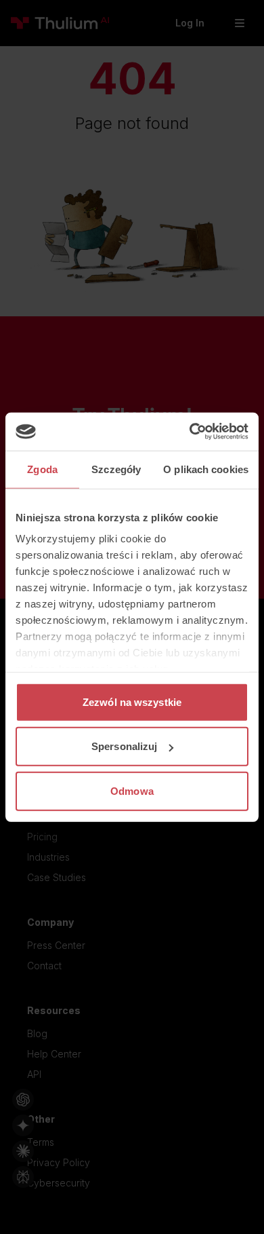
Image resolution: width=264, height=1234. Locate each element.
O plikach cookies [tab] (205, 468)
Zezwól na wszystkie (132, 701)
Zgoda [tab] (42, 468)
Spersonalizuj (124, 746)
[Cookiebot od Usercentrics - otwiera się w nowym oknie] (189, 432)
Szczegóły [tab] (116, 468)
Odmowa (132, 790)
